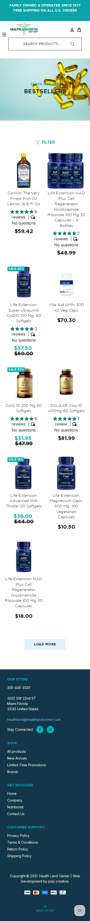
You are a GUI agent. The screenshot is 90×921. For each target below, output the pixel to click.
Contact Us (15, 814)
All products (16, 751)
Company (14, 800)
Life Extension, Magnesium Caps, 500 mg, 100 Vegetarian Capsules (66, 506)
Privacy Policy (18, 835)
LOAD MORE (45, 644)
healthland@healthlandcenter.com (34, 719)
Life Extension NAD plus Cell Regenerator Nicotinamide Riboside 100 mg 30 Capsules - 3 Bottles (66, 209)
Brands (12, 772)
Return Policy (17, 849)
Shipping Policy (19, 856)
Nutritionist (15, 807)
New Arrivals (17, 758)
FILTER (48, 142)
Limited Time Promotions (26, 765)
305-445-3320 (18, 688)
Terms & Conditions (22, 842)
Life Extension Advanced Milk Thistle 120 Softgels (24, 501)
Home (12, 793)
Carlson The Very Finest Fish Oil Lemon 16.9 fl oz (23, 198)
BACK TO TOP (45, 910)
